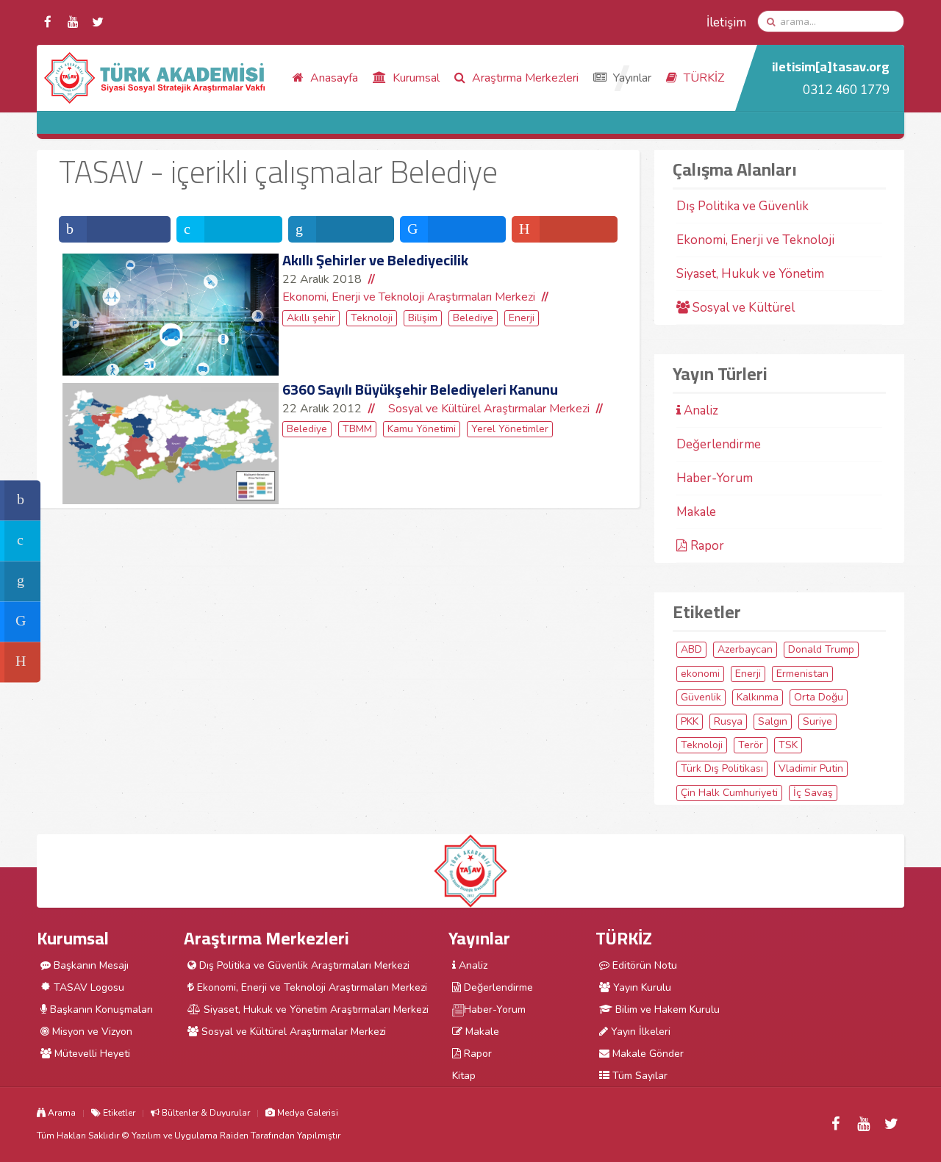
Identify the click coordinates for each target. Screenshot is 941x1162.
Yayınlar (630, 78)
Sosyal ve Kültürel (742, 307)
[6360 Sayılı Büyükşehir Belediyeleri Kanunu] (170, 443)
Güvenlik (701, 697)
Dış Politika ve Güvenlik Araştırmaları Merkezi (302, 965)
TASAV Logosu (87, 987)
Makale (696, 511)
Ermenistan (802, 674)
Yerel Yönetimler (509, 429)
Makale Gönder (646, 1054)
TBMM (357, 429)
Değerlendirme (718, 444)
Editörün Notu (643, 965)
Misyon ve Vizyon (90, 1032)
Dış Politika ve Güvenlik (742, 206)
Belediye (473, 318)
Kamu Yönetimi (421, 429)
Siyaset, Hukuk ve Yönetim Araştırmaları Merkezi (315, 1009)
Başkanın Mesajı (90, 965)
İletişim (726, 22)
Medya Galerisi (306, 1113)
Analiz (699, 410)
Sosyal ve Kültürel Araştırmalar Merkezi (489, 409)
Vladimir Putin (811, 768)
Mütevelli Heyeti (90, 1054)
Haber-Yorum (714, 478)
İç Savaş (813, 793)
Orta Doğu (818, 697)
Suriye (817, 721)
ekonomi (700, 674)
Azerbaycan (745, 649)
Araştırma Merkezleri (524, 78)
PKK (689, 721)
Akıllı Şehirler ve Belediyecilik (375, 259)
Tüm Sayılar (638, 1076)
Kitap (464, 1076)
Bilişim (422, 318)
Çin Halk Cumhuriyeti (729, 793)
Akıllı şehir (311, 318)
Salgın (772, 721)
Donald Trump (821, 649)
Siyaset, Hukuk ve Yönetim (750, 273)
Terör (750, 745)
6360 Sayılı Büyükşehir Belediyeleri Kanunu (420, 389)
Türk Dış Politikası (722, 768)
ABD (691, 649)
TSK (788, 745)
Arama (61, 1113)
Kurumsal (415, 78)
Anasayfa (332, 78)
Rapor (705, 545)
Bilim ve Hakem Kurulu (666, 1009)
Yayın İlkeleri (639, 1032)
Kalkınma (758, 697)
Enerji (521, 318)
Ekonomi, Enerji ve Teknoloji (755, 240)
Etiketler (118, 1113)
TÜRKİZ (702, 78)
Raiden (234, 1135)
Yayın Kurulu (640, 987)
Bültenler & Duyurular (205, 1113)
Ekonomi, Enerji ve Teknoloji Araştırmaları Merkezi (408, 297)
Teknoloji (372, 318)
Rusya (728, 721)
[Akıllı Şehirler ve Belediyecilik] (170, 315)
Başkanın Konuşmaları (100, 1009)
